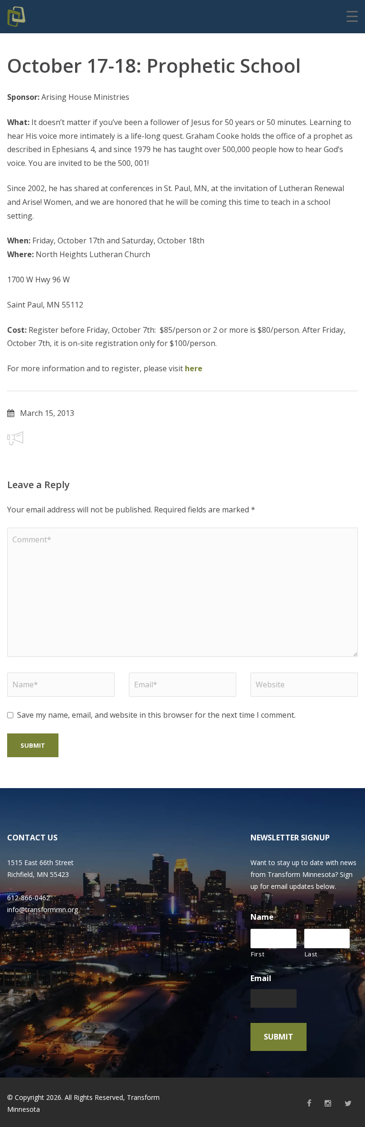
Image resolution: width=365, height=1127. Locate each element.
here (193, 368)
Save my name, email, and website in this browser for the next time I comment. (156, 715)
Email (260, 978)
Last (311, 954)
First (257, 954)
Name (262, 917)
